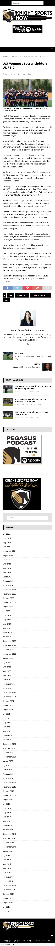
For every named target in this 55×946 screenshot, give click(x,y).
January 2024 (8, 585)
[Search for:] (27, 3)
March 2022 (7, 679)
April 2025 (7, 546)
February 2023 (8, 632)
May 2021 (7, 722)
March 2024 (7, 577)
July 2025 (6, 534)
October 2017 (8, 894)
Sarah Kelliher (25, 74)
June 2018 (7, 859)
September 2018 (9, 847)
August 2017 (8, 902)
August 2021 (8, 709)
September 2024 (9, 551)
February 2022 (8, 684)
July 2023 (6, 611)
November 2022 (9, 645)
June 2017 (7, 911)
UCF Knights (22, 295)
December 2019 (9, 782)
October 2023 (8, 598)
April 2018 (7, 868)
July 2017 (6, 907)
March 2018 (7, 872)
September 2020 (9, 757)
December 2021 (9, 692)
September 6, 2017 (22, 404)
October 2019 (8, 791)
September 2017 (9, 898)
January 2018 (8, 881)
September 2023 (9, 602)
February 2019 (8, 825)
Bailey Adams (34, 391)
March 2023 (7, 628)
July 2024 (6, 559)
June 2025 (7, 538)
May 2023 (7, 619)
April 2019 (7, 817)
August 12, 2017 (10, 74)
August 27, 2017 (21, 391)
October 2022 (8, 649)
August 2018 (8, 851)
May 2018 (7, 864)
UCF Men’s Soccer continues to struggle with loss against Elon (33, 387)
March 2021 (7, 731)
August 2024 (8, 555)
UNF (6, 300)
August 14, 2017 (21, 417)
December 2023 (9, 589)
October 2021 (8, 701)
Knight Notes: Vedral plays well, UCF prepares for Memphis (31, 400)
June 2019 (7, 808)
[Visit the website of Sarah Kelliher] (28, 344)
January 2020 (8, 778)
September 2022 (9, 654)
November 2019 (9, 787)
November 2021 (9, 696)
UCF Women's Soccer (41, 295)
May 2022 (7, 671)
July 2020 (6, 765)
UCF (10, 295)
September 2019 (9, 795)
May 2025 (7, 542)
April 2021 (7, 727)
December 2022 (9, 641)
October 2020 (8, 752)
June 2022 (7, 667)
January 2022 (8, 688)
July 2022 (6, 662)
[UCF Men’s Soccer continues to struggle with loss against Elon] (8, 389)
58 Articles (39, 330)
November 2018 (9, 838)
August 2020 (8, 761)
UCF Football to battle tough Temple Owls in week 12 (31, 413)
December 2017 (9, 885)
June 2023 (7, 615)
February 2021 (8, 735)
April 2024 (7, 572)
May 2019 (7, 812)
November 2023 (9, 594)
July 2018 (6, 855)
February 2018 (8, 877)
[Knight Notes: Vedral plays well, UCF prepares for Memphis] (8, 402)
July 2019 (6, 804)
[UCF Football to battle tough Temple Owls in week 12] (8, 415)
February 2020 (8, 774)
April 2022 (7, 675)
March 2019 (7, 821)
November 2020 (9, 748)
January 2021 (8, 739)
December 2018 (9, 834)
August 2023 (8, 606)
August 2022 (8, 658)
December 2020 (9, 744)
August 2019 (8, 799)
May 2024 (7, 568)
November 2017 (9, 889)
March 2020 (7, 769)
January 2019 (8, 830)
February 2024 (8, 581)
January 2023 (8, 637)
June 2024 (7, 564)
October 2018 (8, 842)
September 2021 (9, 705)
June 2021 (7, 718)
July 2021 (6, 714)
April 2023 (7, 624)
